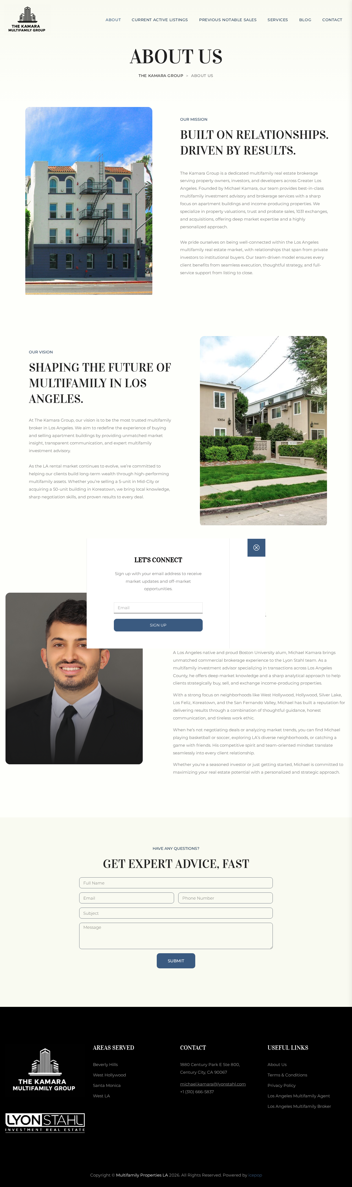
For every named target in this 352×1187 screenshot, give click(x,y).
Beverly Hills (105, 1064)
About (113, 19)
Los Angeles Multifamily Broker (299, 1106)
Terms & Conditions (287, 1075)
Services (278, 19)
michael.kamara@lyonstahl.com (213, 1084)
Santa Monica (107, 1085)
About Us (277, 1064)
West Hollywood (109, 1075)
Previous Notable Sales (228, 19)
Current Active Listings (160, 19)
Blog (305, 19)
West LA (101, 1095)
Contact (332, 19)
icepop (255, 1175)
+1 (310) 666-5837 (197, 1091)
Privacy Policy (282, 1085)
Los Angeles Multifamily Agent (299, 1095)
